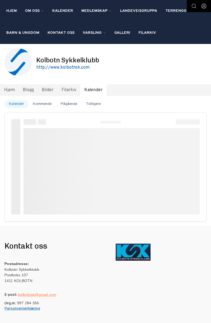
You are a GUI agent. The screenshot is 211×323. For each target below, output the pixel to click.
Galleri (122, 32)
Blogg (28, 90)
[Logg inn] (204, 6)
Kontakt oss (61, 32)
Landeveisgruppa (138, 11)
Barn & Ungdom (22, 32)
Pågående (68, 104)
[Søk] (194, 6)
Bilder (48, 90)
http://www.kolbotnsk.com (63, 67)
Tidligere (93, 104)
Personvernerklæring (22, 308)
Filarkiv (147, 32)
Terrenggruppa (182, 11)
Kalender (62, 11)
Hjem (11, 11)
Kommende (42, 104)
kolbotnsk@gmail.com (37, 294)
